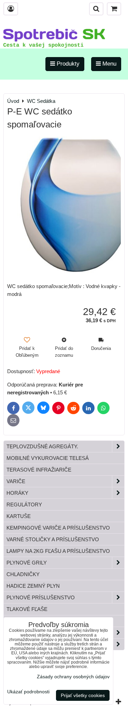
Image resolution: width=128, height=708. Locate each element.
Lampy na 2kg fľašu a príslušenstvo (58, 551)
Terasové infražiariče (38, 470)
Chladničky (23, 574)
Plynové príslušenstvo (40, 597)
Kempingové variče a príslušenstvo (58, 528)
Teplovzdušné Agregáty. (42, 446)
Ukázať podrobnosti (28, 691)
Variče (15, 481)
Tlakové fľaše (26, 609)
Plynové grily (26, 563)
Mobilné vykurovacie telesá (47, 458)
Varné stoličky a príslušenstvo (52, 539)
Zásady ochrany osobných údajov (73, 676)
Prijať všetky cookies (83, 695)
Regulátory (24, 504)
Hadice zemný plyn (33, 586)
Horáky (17, 493)
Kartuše (18, 516)
